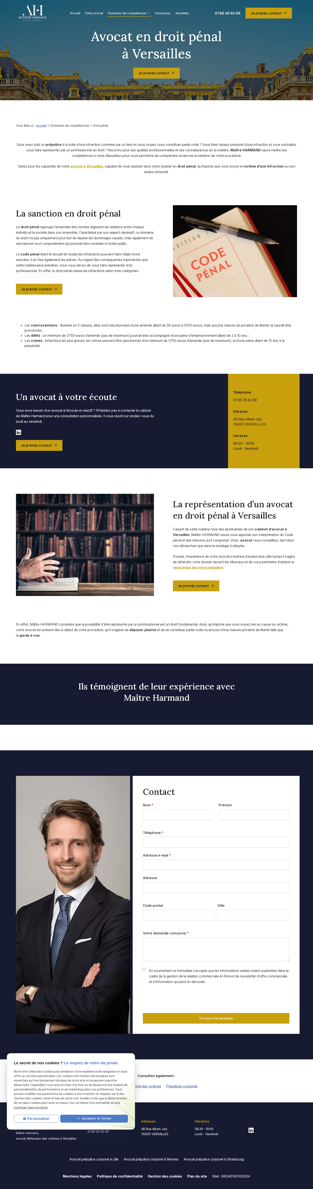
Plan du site (197, 1176)
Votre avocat (94, 13)
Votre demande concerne (166, 933)
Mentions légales (77, 1176)
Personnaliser (38, 1119)
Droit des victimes (147, 1086)
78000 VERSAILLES (249, 421)
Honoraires (163, 13)
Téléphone (153, 833)
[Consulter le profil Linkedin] (18, 432)
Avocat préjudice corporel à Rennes (150, 1159)
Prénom (225, 805)
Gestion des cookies (165, 1176)
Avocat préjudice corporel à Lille (93, 1159)
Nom (148, 805)
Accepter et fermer (96, 1118)
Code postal (153, 905)
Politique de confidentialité (120, 1176)
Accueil (75, 13)
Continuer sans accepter (31, 1107)
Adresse (150, 878)
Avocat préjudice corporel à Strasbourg (214, 1159)
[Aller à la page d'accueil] (32, 13)
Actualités (182, 13)
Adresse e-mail (157, 855)
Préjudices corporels (181, 1086)
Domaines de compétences (127, 13)
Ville (221, 905)
